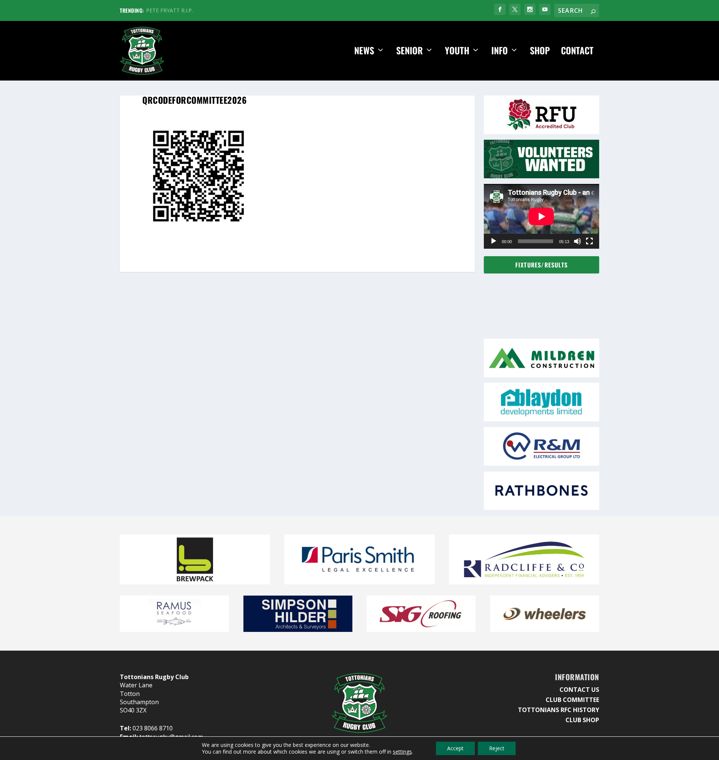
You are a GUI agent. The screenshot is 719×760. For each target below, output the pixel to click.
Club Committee (572, 700)
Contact (577, 51)
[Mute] (577, 241)
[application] (541, 216)
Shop (540, 51)
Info (499, 51)
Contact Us (579, 689)
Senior (409, 51)
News (364, 51)
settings (402, 751)
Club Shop (582, 720)
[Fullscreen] (589, 241)
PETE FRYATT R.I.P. (169, 10)
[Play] (493, 241)
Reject (496, 748)
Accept (455, 748)
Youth (457, 51)
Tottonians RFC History (558, 710)
